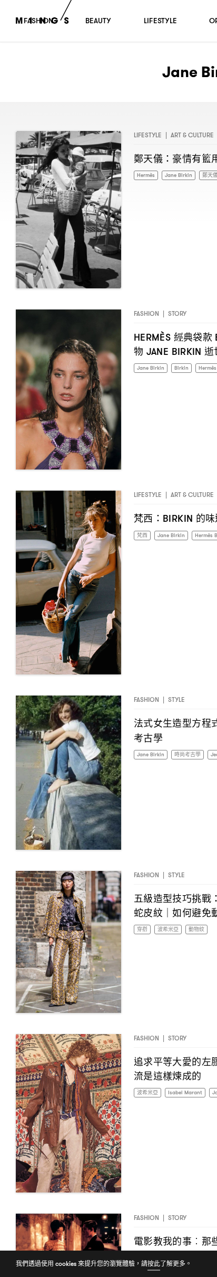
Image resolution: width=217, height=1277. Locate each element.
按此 (153, 1263)
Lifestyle (148, 134)
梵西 (143, 535)
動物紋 (204, 929)
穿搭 (143, 929)
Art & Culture (192, 134)
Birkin (187, 368)
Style (176, 699)
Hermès (147, 175)
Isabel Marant (191, 1092)
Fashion (146, 313)
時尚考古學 (194, 754)
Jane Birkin (184, 175)
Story (177, 313)
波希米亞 (172, 929)
